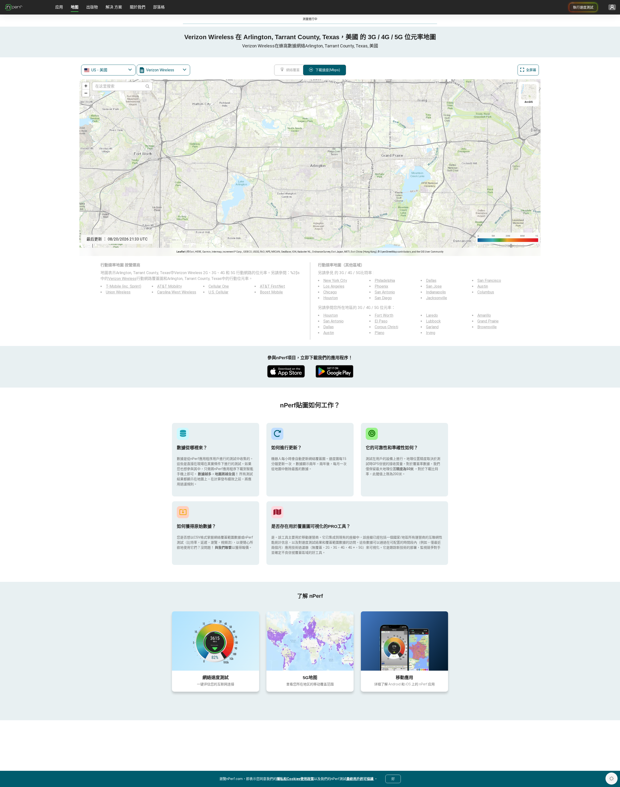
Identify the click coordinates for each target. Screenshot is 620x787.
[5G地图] (310, 641)
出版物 (92, 7)
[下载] (285, 371)
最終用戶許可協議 (360, 779)
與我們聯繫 (223, 547)
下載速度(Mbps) (327, 70)
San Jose (434, 286)
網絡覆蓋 (293, 70)
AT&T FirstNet (272, 286)
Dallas (431, 280)
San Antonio (385, 292)
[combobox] (108, 70)
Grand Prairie (488, 321)
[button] (85, 86)
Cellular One (219, 286)
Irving (430, 332)
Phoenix (381, 286)
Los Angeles (333, 286)
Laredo (432, 315)
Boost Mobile (271, 292)
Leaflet (181, 251)
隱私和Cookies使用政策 (295, 779)
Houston (330, 298)
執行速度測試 (583, 7)
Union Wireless (118, 292)
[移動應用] (404, 641)
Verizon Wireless (122, 278)
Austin (482, 286)
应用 (59, 7)
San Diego (383, 298)
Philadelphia (385, 280)
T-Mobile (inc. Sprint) (123, 286)
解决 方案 (114, 7)
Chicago (330, 292)
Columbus (485, 292)
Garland (432, 327)
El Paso (381, 321)
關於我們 (137, 7)
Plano (379, 332)
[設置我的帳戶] (610, 7)
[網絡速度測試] (215, 640)
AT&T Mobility (169, 286)
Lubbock (433, 321)
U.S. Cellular (218, 292)
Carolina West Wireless (176, 292)
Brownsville (487, 327)
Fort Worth (384, 315)
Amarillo (484, 315)
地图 (74, 7)
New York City (335, 280)
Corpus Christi (386, 327)
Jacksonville (436, 298)
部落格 (159, 7)
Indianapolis (436, 292)
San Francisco (489, 280)
